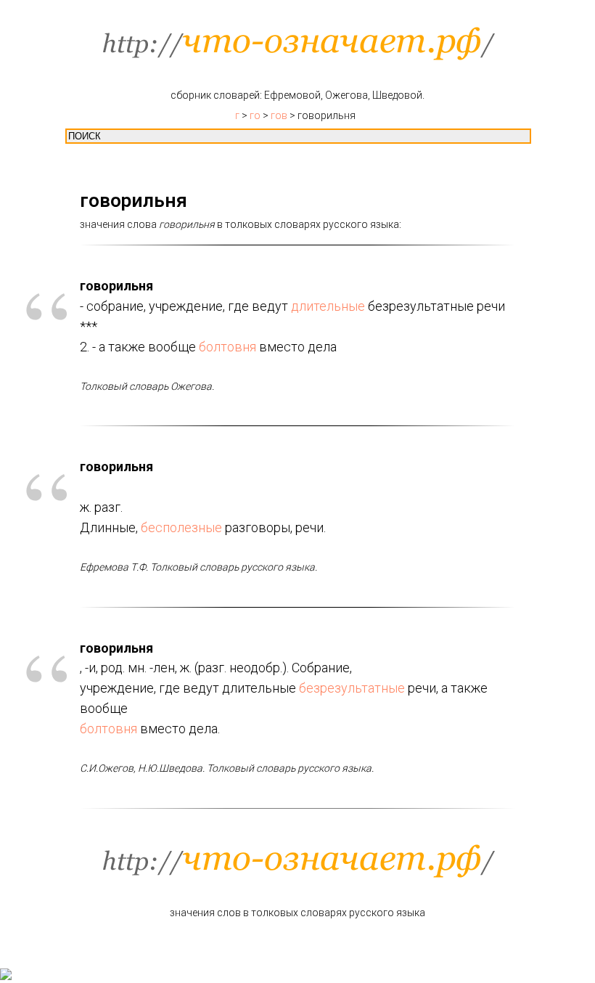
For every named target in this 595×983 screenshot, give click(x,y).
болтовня (227, 346)
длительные (328, 306)
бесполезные (181, 527)
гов (279, 115)
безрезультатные (352, 688)
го (255, 115)
